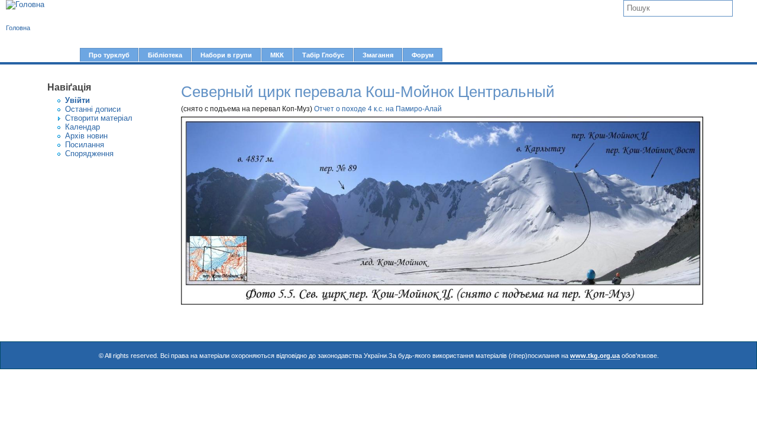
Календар (82, 126)
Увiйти (77, 100)
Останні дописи (93, 109)
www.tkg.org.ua (595, 355)
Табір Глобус (323, 55)
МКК (277, 55)
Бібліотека (165, 55)
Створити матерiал (98, 118)
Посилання (84, 144)
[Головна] (25, 4)
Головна (18, 27)
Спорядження (89, 153)
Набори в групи (226, 55)
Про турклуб (109, 55)
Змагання (378, 55)
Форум (423, 55)
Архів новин (86, 135)
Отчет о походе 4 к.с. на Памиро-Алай (378, 109)
